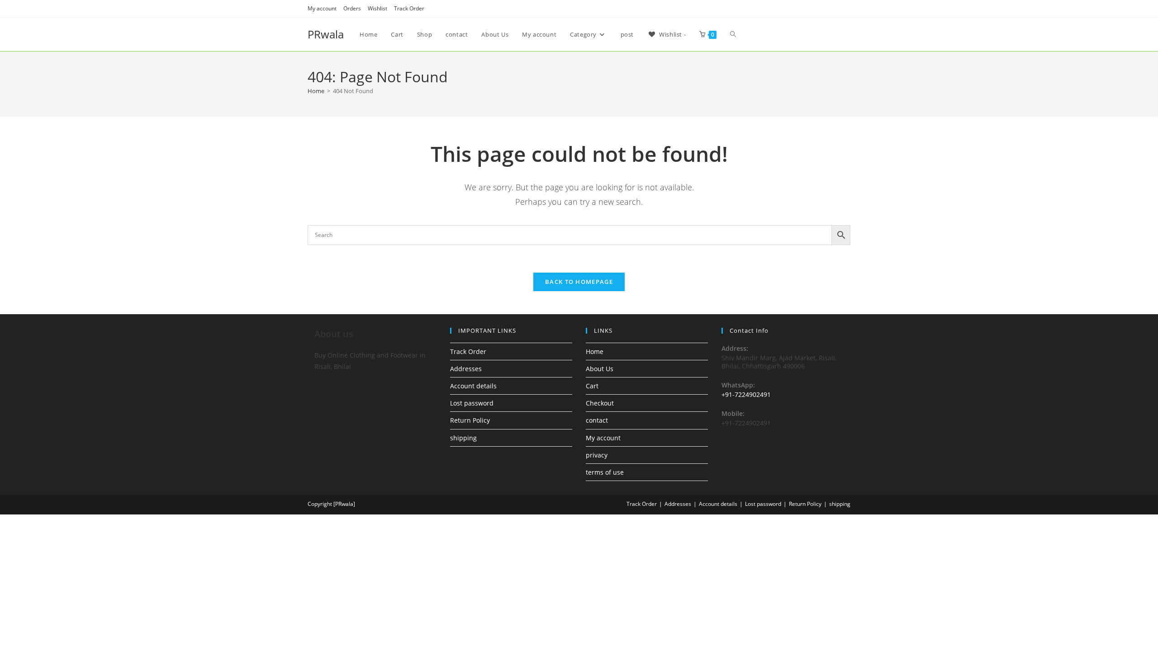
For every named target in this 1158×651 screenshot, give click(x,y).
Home (594, 351)
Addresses (466, 368)
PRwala (326, 34)
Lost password (472, 403)
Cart (592, 386)
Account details (473, 386)
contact (597, 420)
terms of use (605, 472)
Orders (352, 8)
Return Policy (470, 420)
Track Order (409, 8)
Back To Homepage (579, 282)
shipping (463, 438)
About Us (599, 368)
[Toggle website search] (733, 34)
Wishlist (377, 8)
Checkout (600, 403)
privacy (596, 455)
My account (322, 8)
